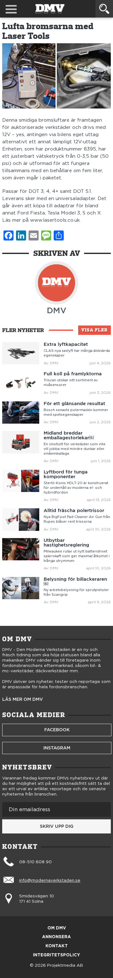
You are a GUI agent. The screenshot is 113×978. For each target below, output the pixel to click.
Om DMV (56, 928)
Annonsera (56, 937)
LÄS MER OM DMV (22, 699)
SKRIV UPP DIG (56, 826)
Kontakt (57, 946)
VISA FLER (94, 329)
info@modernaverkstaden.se (49, 880)
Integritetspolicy (56, 955)
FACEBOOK (57, 729)
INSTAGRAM (56, 747)
